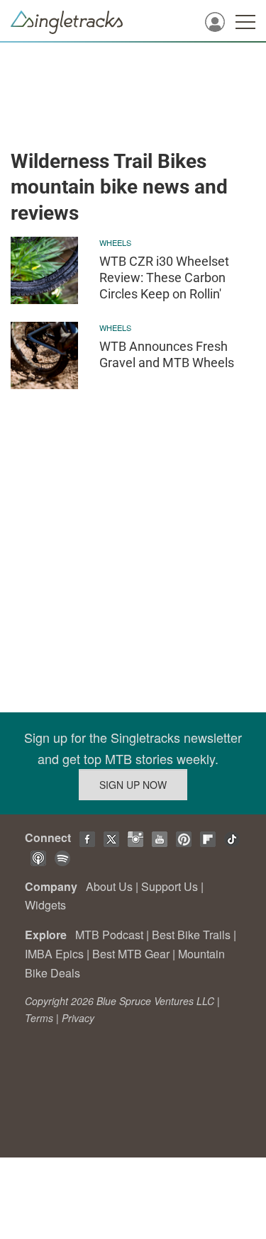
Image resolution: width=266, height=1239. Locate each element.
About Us (109, 886)
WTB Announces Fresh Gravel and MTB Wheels (166, 354)
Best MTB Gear (131, 954)
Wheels (115, 242)
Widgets (45, 905)
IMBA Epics (54, 954)
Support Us (169, 886)
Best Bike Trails (191, 934)
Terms (39, 1018)
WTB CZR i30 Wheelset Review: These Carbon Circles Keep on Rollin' (164, 278)
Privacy (78, 1018)
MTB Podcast (109, 934)
